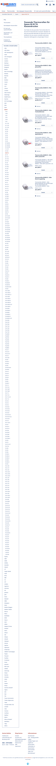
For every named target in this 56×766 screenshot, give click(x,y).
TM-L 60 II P (7, 353)
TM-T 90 (7, 420)
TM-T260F (7, 434)
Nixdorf (6, 628)
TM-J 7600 (7, 330)
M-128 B (7, 166)
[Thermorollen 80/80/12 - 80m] (28, 52)
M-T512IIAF (7, 216)
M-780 (6, 214)
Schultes (6, 677)
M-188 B (7, 196)
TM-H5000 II (7, 310)
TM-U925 (7, 544)
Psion (5, 662)
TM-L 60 (6, 349)
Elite (5, 105)
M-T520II (7, 221)
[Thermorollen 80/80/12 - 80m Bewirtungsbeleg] (28, 187)
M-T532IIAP (7, 239)
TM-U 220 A (7, 471)
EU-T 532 (7, 127)
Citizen (6, 88)
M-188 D (7, 198)
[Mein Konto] (50, 4)
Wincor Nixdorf (8, 719)
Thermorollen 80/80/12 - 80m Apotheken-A (43, 133)
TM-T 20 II (7, 387)
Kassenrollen (31, 744)
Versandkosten (28, 757)
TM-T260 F (7, 432)
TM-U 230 (7, 477)
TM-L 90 (6, 355)
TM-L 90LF (7, 357)
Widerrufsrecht (19, 741)
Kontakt (17, 735)
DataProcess (7, 97)
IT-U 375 (7, 149)
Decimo (6, 99)
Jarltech (6, 592)
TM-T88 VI (7, 462)
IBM (5, 577)
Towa (5, 702)
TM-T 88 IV (7, 410)
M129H (6, 249)
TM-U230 (7, 523)
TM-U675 (7, 542)
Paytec (6, 654)
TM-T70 (6, 442)
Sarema (6, 675)
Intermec (6, 588)
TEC (5, 696)
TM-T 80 (7, 401)
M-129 (6, 170)
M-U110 (6, 245)
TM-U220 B (7, 517)
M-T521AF (7, 223)
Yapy (5, 723)
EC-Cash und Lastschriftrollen (8, 29)
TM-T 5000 (7, 391)
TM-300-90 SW (8, 286)
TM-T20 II (7, 426)
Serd (5, 681)
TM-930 (6, 288)
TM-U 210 (7, 468)
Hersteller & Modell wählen (10, 45)
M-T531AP (7, 235)
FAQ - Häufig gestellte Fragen (33, 738)
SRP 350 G (7, 257)
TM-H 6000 (7, 296)
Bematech (6, 65)
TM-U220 (7, 515)
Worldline (6, 721)
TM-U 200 (7, 466)
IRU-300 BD (7, 147)
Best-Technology (8, 71)
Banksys (6, 63)
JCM (5, 594)
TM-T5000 (7, 436)
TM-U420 (7, 540)
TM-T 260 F (7, 389)
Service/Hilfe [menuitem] (50, 1)
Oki (5, 634)
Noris (5, 630)
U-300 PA (7, 552)
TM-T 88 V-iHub (8, 416)
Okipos (6, 637)
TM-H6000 (7, 312)
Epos (5, 107)
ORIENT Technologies (9, 651)
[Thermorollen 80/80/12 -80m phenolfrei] (28, 75)
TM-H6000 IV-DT (8, 318)
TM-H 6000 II (7, 298)
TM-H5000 (7, 308)
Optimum (6, 647)
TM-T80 (6, 448)
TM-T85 (6, 450)
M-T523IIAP (7, 231)
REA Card (6, 666)
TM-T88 (6, 452)
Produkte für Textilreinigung (7, 40)
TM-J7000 (7, 340)
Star (5, 694)
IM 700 (6, 131)
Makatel (6, 599)
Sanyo (5, 673)
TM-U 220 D (7, 475)
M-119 (6, 155)
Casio (5, 84)
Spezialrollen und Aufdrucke (8, 33)
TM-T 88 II (7, 406)
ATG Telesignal (8, 56)
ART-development (8, 52)
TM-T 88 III (7, 408)
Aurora (6, 58)
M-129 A (7, 172)
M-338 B (7, 208)
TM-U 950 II (7, 495)
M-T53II (6, 243)
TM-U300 (7, 531)
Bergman (6, 67)
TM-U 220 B (7, 473)
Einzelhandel (31, 735)
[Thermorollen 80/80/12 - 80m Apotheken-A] (28, 142)
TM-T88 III (7, 456)
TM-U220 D (7, 519)
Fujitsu (6, 556)
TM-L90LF (7, 369)
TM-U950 (7, 550)
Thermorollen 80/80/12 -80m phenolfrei (43, 66)
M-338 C (7, 210)
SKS (5, 692)
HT (5, 569)
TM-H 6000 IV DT (8, 304)
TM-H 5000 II (7, 292)
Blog (5, 19)
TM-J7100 (7, 342)
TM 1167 (7, 259)
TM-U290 (7, 529)
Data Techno (7, 92)
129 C (6, 121)
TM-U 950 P (7, 497)
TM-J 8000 (7, 334)
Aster (5, 54)
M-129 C (7, 176)
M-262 (6, 202)
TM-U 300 (7, 479)
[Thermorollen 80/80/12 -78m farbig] (28, 97)
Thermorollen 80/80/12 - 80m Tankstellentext (43, 111)
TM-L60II (7, 363)
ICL (5, 580)
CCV (5, 86)
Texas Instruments (9, 698)
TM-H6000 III (8, 316)
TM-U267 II (7, 525)
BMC (5, 78)
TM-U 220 (7, 469)
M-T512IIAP (7, 218)
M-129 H (7, 180)
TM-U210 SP (7, 513)
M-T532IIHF (7, 241)
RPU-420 (7, 255)
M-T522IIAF (7, 227)
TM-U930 (7, 546)
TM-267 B (7, 275)
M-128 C (7, 168)
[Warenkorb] (53, 4)
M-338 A (7, 206)
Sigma (5, 689)
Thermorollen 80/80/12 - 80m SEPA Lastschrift (43, 155)
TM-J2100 (7, 338)
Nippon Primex (8, 626)
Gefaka (6, 563)
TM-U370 (7, 536)
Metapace (6, 603)
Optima (6, 645)
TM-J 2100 (7, 322)
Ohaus (6, 632)
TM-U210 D (7, 509)
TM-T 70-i (7, 399)
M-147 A (7, 184)
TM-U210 (7, 503)
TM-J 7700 (7, 332)
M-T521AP (7, 225)
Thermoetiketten (8, 37)
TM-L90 (6, 365)
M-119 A (7, 156)
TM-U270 (7, 527)
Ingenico (6, 586)
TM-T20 (6, 424)
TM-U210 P (7, 511)
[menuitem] (30, 4)
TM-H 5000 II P (8, 294)
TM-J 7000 (7, 324)
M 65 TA (7, 153)
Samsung (6, 670)
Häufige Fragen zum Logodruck (33, 741)
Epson (6, 109)
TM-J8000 (7, 347)
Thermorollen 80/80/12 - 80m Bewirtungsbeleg (43, 178)
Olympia (6, 641)
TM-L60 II (7, 361)
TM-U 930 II (7, 491)
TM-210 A (7, 271)
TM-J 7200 (7, 328)
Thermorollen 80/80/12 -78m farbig (43, 88)
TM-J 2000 (7, 320)
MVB (5, 618)
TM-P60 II (7, 383)
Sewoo (6, 683)
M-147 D (7, 190)
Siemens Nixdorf (8, 687)
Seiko (5, 679)
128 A (6, 111)
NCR (5, 622)
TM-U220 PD (7, 521)
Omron (6, 643)
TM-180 (6, 267)
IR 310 (6, 133)
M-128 (6, 162)
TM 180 (6, 261)
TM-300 (6, 279)
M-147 (6, 182)
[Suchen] (37, 4)
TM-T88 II (7, 454)
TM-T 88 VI (7, 418)
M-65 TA (7, 212)
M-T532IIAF (7, 237)
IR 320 (6, 135)
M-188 (6, 192)
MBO (5, 601)
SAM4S (6, 668)
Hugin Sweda (7, 571)
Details (43, 58)
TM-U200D (7, 501)
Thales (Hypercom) (8, 700)
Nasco (5, 620)
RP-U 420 (7, 251)
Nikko (5, 624)
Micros (6, 611)
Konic (5, 596)
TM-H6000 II (7, 314)
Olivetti (6, 639)
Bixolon (6, 73)
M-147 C (7, 188)
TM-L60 (6, 359)
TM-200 (6, 269)
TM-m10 (7, 371)
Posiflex (6, 658)
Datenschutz (18, 742)
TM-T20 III (7, 428)
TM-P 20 (7, 375)
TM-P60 (6, 381)
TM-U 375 (7, 483)
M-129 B (7, 174)
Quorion (6, 664)
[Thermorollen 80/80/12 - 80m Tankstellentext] (28, 120)
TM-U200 (7, 499)
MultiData (6, 615)
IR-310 (6, 139)
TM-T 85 (7, 403)
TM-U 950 (7, 493)
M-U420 (6, 247)
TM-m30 (7, 373)
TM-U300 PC (7, 532)
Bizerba (6, 75)
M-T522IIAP (7, 229)
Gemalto (6, 565)
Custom (6, 90)
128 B (6, 113)
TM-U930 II (7, 548)
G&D (5, 558)
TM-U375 (7, 538)
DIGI (5, 103)
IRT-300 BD (7, 145)
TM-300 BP (7, 282)
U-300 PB (7, 554)
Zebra (5, 725)
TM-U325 (7, 534)
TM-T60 (6, 440)
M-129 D (7, 178)
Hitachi (6, 567)
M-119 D (7, 160)
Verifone (6, 713)
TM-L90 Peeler (8, 367)
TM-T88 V (7, 460)
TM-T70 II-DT (8, 444)
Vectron (6, 711)
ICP (5, 582)
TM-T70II (7, 446)
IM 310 (6, 129)
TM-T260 (7, 430)
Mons (5, 613)
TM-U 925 (7, 487)
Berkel (6, 69)
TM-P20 (6, 379)
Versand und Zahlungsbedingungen (20, 738)
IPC (5, 590)
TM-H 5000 (7, 290)
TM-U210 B (7, 507)
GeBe (5, 560)
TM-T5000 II (7, 438)
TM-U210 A (7, 505)
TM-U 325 (7, 481)
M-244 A (7, 200)
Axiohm (6, 61)
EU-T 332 (7, 123)
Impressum (18, 746)
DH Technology (8, 101)
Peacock (6, 656)
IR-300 (6, 137)
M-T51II (6, 219)
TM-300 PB (7, 284)
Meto (5, 605)
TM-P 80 (7, 377)
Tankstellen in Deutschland (31, 747)
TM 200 (6, 263)
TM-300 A (7, 281)
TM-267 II (7, 277)
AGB (16, 744)
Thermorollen (7, 22)
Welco (5, 717)
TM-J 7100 (7, 326)
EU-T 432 (7, 125)
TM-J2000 (7, 336)
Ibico (5, 575)
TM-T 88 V (7, 412)
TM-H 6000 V (7, 306)
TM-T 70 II (7, 395)
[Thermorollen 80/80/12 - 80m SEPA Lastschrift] (28, 164)
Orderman (7, 649)
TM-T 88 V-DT (8, 414)
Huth (5, 573)
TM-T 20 (7, 385)
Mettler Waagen (8, 607)
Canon (6, 82)
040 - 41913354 (7, 743)
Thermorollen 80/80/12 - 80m (43, 43)
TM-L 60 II (7, 351)
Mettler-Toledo (8, 609)
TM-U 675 (7, 485)
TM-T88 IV (7, 458)
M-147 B (7, 186)
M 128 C (7, 151)
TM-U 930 (7, 489)
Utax (5, 708)
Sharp (5, 685)
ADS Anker (7, 50)
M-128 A (7, 164)
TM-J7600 (7, 345)
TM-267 (6, 273)
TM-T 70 (7, 393)
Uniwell (6, 706)
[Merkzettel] (46, 4)
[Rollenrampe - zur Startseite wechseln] (8, 6)
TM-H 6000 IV (8, 302)
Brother (6, 80)
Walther (6, 715)
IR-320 (6, 141)
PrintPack (6, 660)
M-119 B (7, 158)
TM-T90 (6, 464)
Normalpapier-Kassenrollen (10, 25)
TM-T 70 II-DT (8, 397)
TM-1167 (7, 265)
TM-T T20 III (7, 422)
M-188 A (7, 194)
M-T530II (7, 233)
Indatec (6, 584)
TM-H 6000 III (8, 300)
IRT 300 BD (7, 143)
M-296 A (7, 204)
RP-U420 (7, 253)
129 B (6, 119)
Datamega (6, 94)
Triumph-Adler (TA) (9, 704)
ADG (5, 48)
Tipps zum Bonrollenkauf (31, 752)
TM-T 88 (7, 405)
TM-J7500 (7, 344)
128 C (6, 115)
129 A (6, 117)
